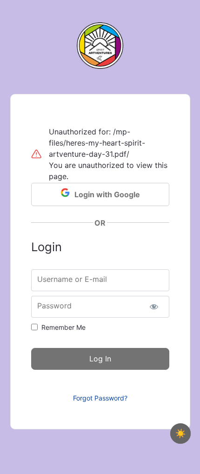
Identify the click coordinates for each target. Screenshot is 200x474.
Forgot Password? (100, 398)
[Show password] (154, 307)
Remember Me (63, 327)
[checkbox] (180, 433)
